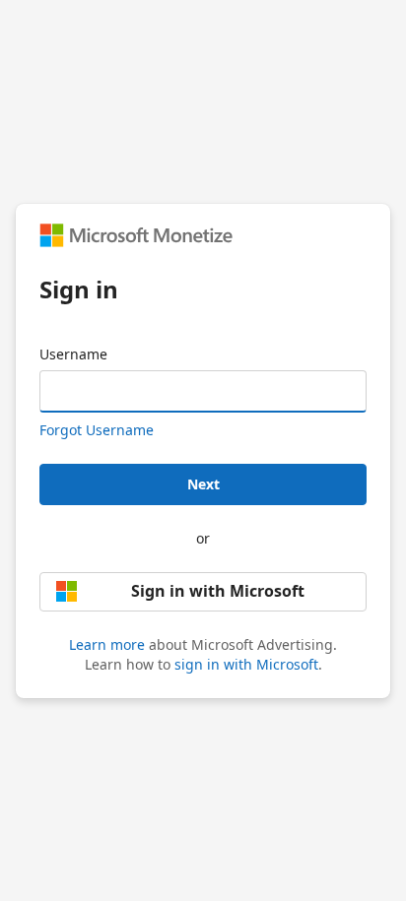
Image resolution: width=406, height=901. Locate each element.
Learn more (107, 644)
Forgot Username (96, 429)
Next (203, 484)
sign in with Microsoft (246, 664)
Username (73, 354)
